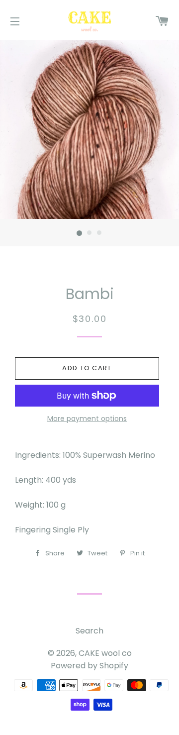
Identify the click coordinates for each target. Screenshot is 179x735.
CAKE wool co (105, 653)
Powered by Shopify (89, 665)
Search (89, 630)
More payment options (87, 418)
